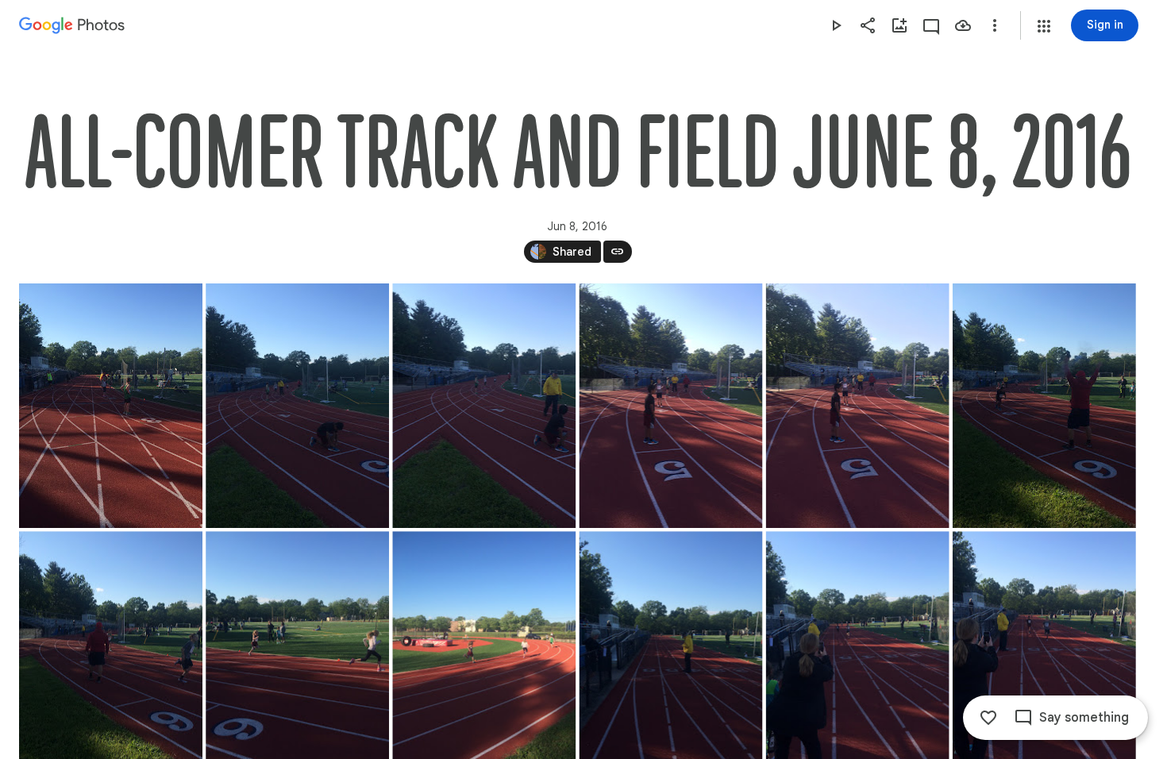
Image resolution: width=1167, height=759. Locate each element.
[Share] (868, 25)
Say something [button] (1084, 718)
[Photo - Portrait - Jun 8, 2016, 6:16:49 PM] (484, 405)
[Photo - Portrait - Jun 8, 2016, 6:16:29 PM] (297, 405)
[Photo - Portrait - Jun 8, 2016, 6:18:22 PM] (1044, 405)
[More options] (995, 25)
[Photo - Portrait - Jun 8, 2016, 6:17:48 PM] (670, 405)
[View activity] (931, 25)
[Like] (988, 718)
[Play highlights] (836, 25)
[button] (1044, 26)
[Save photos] (963, 25)
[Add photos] (899, 25)
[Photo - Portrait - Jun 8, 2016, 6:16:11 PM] (110, 405)
